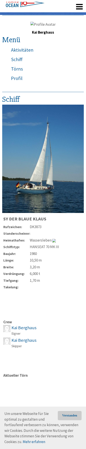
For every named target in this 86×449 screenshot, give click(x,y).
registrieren (52, 13)
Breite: (8, 267)
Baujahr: (9, 254)
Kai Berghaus (23, 328)
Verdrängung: (14, 274)
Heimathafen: (14, 240)
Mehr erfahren (34, 441)
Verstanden (69, 415)
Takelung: (11, 287)
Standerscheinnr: (16, 233)
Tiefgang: (11, 280)
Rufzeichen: (12, 227)
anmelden (73, 13)
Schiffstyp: (11, 247)
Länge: (8, 260)
